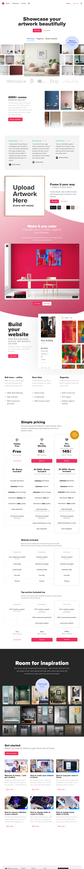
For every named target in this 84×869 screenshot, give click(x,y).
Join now (75, 3)
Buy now (41, 461)
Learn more (13, 356)
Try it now (37, 30)
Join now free (17, 461)
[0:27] (16, 809)
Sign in (69, 3)
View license (17, 518)
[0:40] (67, 772)
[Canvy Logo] (2, 3)
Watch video (9, 789)
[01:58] (67, 809)
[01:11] (42, 809)
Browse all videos (11, 753)
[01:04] (42, 772)
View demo (47, 30)
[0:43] (16, 772)
